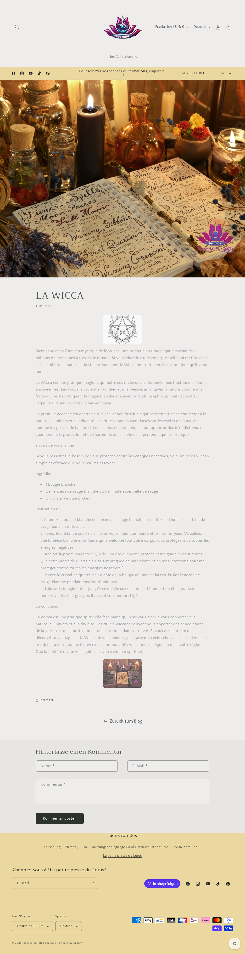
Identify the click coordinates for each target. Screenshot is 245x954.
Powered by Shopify (70, 943)
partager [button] (47, 700)
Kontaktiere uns (185, 847)
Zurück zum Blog (126, 721)
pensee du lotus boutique (39, 943)
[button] (17, 27)
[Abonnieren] (92, 883)
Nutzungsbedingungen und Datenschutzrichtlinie (130, 847)
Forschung (52, 847)
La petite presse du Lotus (122, 856)
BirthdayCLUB (76, 847)
